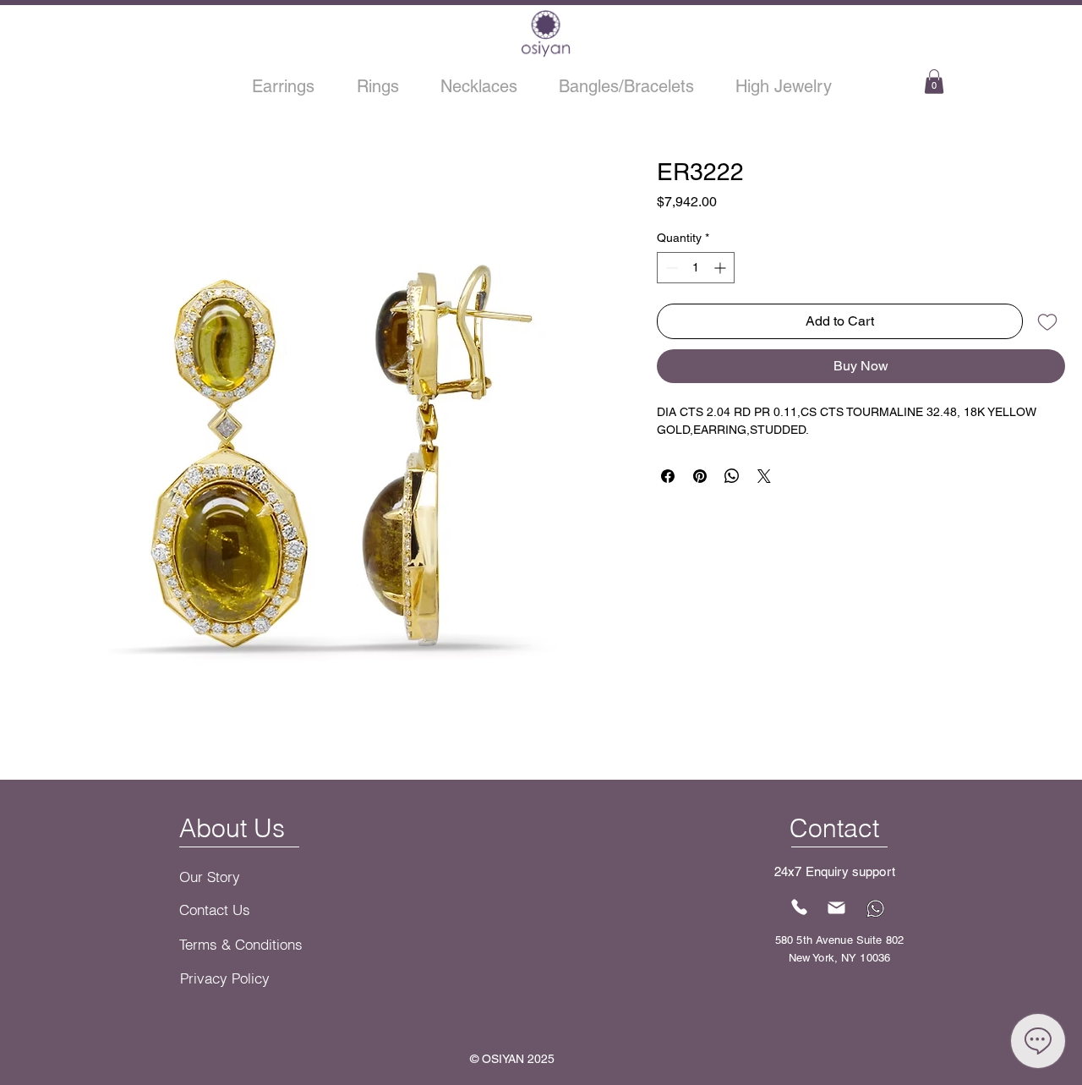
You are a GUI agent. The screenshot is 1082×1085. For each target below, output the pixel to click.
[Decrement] (669, 267)
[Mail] (837, 908)
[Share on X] (764, 476)
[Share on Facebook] (668, 476)
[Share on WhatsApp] (732, 476)
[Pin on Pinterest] (700, 476)
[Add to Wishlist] (1047, 321)
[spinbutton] (695, 267)
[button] (934, 81)
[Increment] (721, 267)
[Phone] (800, 907)
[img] (545, 55)
